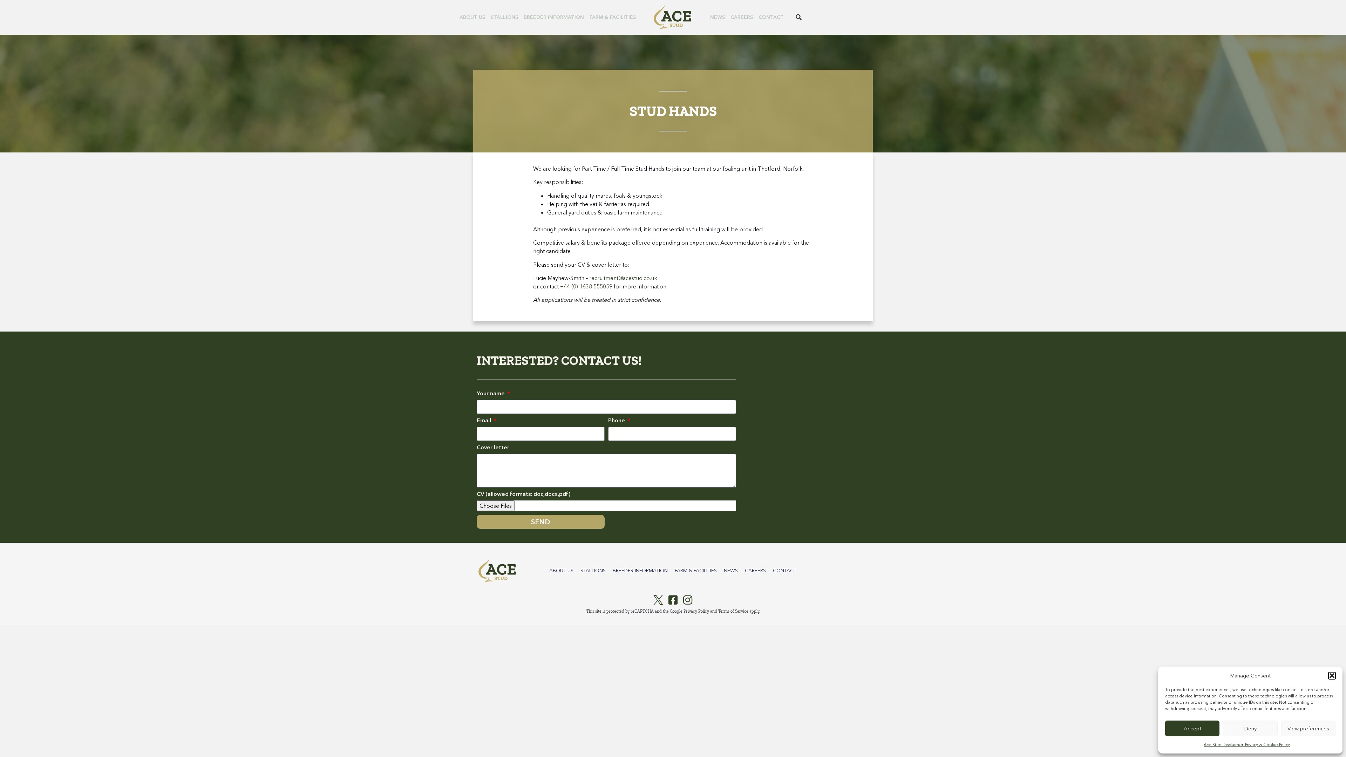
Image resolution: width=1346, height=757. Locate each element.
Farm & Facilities (613, 17)
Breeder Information (554, 17)
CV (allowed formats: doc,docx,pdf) (524, 494)
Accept (1192, 728)
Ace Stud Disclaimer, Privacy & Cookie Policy (1247, 744)
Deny (1250, 728)
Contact (771, 17)
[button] (1331, 675)
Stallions (504, 17)
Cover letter (493, 447)
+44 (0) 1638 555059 (586, 286)
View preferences (1308, 728)
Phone (617, 420)
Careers (741, 17)
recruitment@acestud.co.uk (623, 277)
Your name (491, 393)
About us (472, 17)
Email (484, 420)
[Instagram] (687, 600)
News (717, 17)
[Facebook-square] (673, 600)
